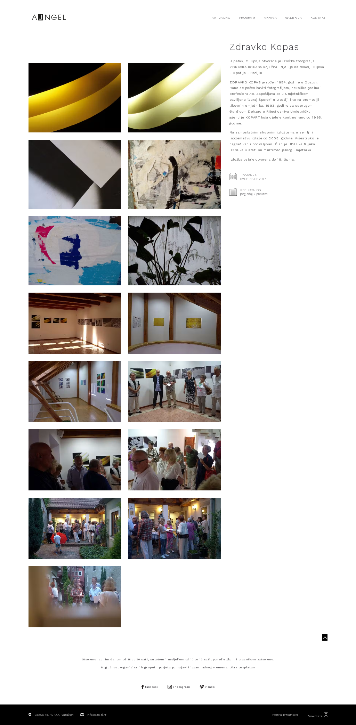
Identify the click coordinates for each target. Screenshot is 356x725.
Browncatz (315, 716)
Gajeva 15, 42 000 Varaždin (54, 714)
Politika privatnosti (285, 714)
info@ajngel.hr (97, 714)
